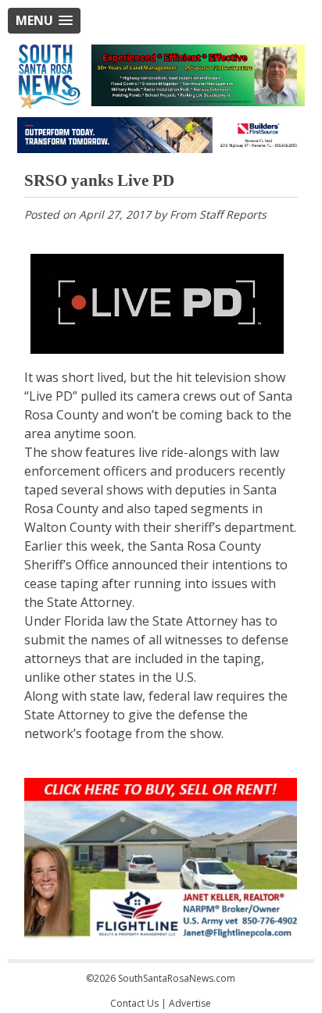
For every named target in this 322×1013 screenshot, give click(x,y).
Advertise (190, 1003)
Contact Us (134, 1003)
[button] (44, 21)
